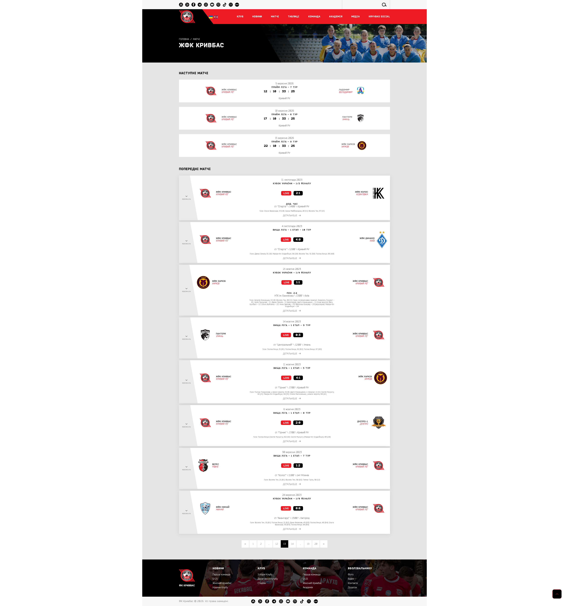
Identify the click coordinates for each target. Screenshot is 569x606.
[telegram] (200, 5)
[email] (231, 5)
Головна (184, 39)
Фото (351, 574)
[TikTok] (225, 5)
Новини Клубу (220, 587)
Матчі (196, 39)
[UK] (210, 17)
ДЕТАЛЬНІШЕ (290, 215)
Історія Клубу (265, 574)
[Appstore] (181, 5)
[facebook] (193, 5)
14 (292, 543)
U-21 (215, 578)
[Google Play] (187, 5)
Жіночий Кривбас (222, 583)
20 (315, 543)
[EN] (216, 17)
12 (276, 543)
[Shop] (237, 5)
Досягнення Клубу (268, 578)
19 (308, 543)
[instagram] (206, 5)
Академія (308, 587)
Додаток (352, 587)
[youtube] (212, 5)
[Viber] (218, 5)
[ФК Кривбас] (187, 16)
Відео (351, 578)
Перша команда (221, 574)
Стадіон (262, 583)
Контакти (353, 583)
